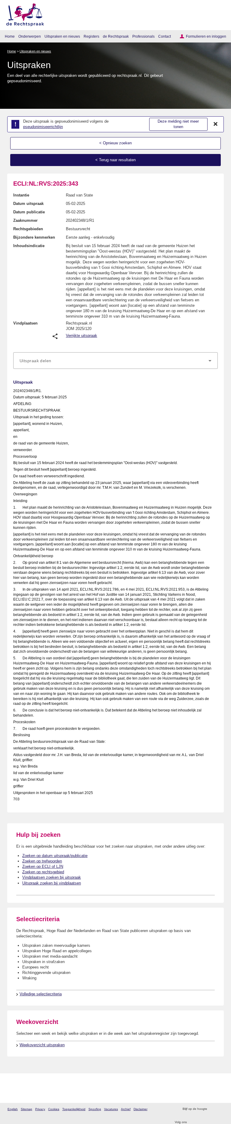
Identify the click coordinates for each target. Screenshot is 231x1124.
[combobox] (115, 360)
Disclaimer (140, 1109)
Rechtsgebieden (28, 229)
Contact (164, 36)
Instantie (21, 195)
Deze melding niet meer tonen (178, 124)
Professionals (143, 36)
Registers (91, 36)
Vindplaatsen (25, 323)
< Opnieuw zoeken (115, 143)
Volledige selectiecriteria (41, 994)
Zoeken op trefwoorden (42, 861)
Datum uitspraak (28, 203)
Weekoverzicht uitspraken (42, 1045)
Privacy (40, 1109)
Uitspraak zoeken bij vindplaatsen (51, 883)
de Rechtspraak (116, 36)
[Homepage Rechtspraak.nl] (23, 13)
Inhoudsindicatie (29, 245)
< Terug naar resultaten (115, 160)
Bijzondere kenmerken (34, 237)
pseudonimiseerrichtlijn (43, 126)
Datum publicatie (29, 212)
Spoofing (94, 1109)
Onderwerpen (29, 36)
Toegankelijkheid (73, 1109)
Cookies (53, 1109)
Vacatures (111, 1109)
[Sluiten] (216, 124)
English (13, 1109)
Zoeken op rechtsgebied (43, 872)
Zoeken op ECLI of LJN (42, 866)
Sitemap (26, 1109)
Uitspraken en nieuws (62, 36)
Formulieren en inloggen (206, 36)
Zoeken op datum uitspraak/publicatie (55, 855)
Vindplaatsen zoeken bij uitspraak (51, 877)
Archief (126, 1109)
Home (10, 36)
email (220, 1109)
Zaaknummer (25, 220)
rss (212, 1109)
